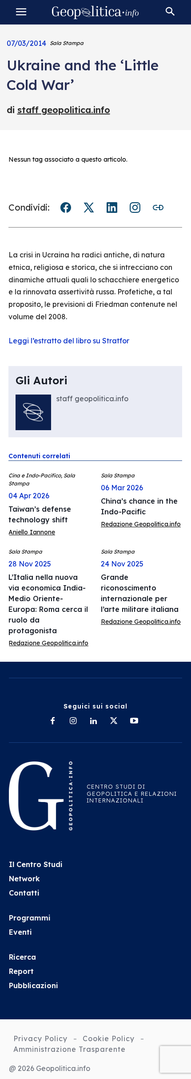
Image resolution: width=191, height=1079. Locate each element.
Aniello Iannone (31, 532)
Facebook (66, 207)
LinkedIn (112, 207)
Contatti (24, 892)
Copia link (158, 207)
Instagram (135, 207)
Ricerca (22, 957)
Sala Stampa (67, 43)
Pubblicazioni (33, 985)
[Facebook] (52, 721)
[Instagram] (73, 721)
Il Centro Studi (36, 864)
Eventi (20, 932)
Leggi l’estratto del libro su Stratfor (68, 340)
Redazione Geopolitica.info (141, 524)
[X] (114, 721)
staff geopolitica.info (63, 109)
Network (24, 878)
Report (21, 971)
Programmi (30, 917)
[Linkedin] (93, 721)
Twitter (89, 207)
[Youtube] (134, 721)
